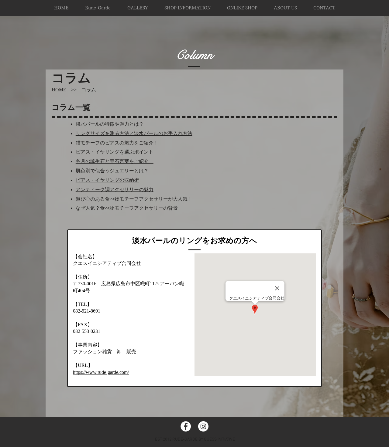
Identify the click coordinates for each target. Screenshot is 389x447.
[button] (242, 8)
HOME (59, 89)
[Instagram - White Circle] (203, 426)
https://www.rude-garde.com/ (101, 372)
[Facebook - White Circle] (186, 426)
